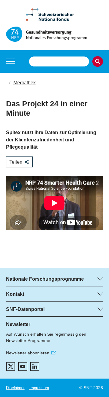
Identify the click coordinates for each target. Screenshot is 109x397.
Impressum (39, 388)
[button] (10, 61)
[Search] (97, 61)
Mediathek (24, 82)
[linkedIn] (34, 366)
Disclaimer (15, 388)
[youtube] (22, 366)
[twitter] (10, 366)
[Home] (54, 34)
